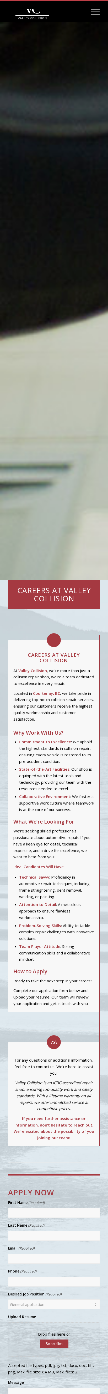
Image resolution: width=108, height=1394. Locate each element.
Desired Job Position (35, 1294)
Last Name (26, 1225)
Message (16, 1382)
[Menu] (92, 11)
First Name (26, 1202)
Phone (22, 1271)
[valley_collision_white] (45, 11)
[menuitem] (92, 11)
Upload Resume (22, 1316)
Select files (54, 1344)
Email (21, 1248)
